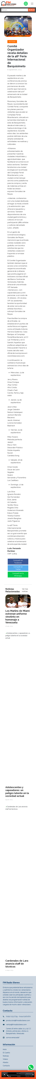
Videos (5, 1059)
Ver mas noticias (25, 590)
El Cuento (6, 1053)
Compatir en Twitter (18, 568)
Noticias (12, 41)
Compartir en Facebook (18, 561)
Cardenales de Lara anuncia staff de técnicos (16, 963)
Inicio (5, 1049)
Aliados (5, 1062)
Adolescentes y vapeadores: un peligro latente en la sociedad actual (17, 791)
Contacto (6, 1066)
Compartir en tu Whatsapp (18, 574)
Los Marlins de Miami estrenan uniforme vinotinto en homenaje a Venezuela (17, 616)
